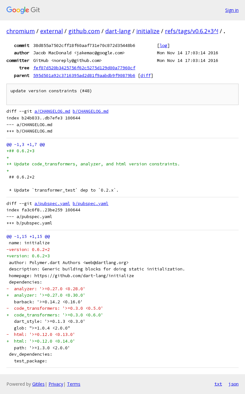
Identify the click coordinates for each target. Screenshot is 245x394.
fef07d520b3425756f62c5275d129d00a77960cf (84, 68)
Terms (73, 384)
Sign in (232, 10)
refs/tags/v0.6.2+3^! (191, 31)
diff (145, 75)
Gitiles (38, 384)
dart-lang (118, 31)
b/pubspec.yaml (90, 203)
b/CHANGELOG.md (90, 111)
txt (218, 384)
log (163, 45)
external (51, 31)
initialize (148, 31)
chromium (20, 31)
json (233, 384)
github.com (84, 31)
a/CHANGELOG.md (52, 111)
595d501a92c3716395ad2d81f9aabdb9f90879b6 (84, 75)
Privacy (55, 384)
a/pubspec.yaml (52, 203)
